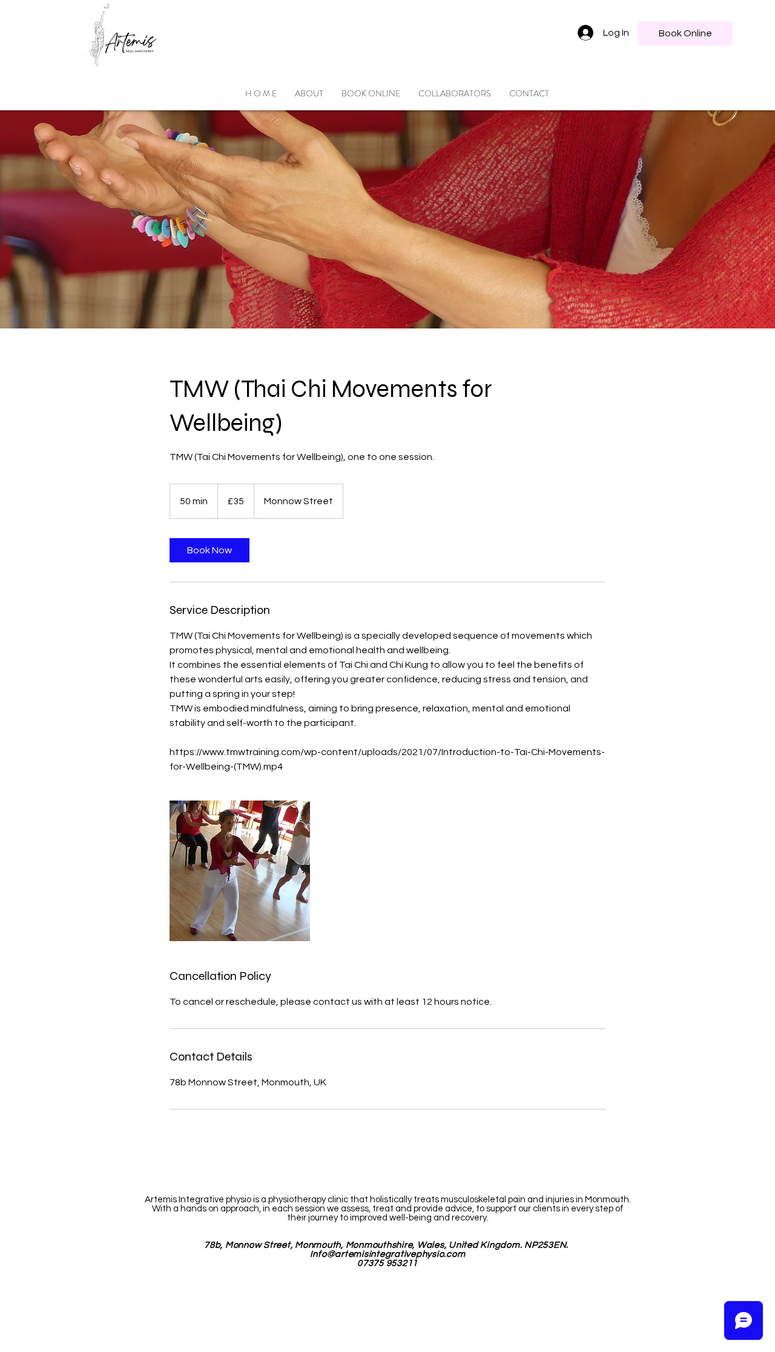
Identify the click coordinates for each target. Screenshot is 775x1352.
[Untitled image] (240, 871)
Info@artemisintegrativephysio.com (388, 1254)
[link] (209, 550)
